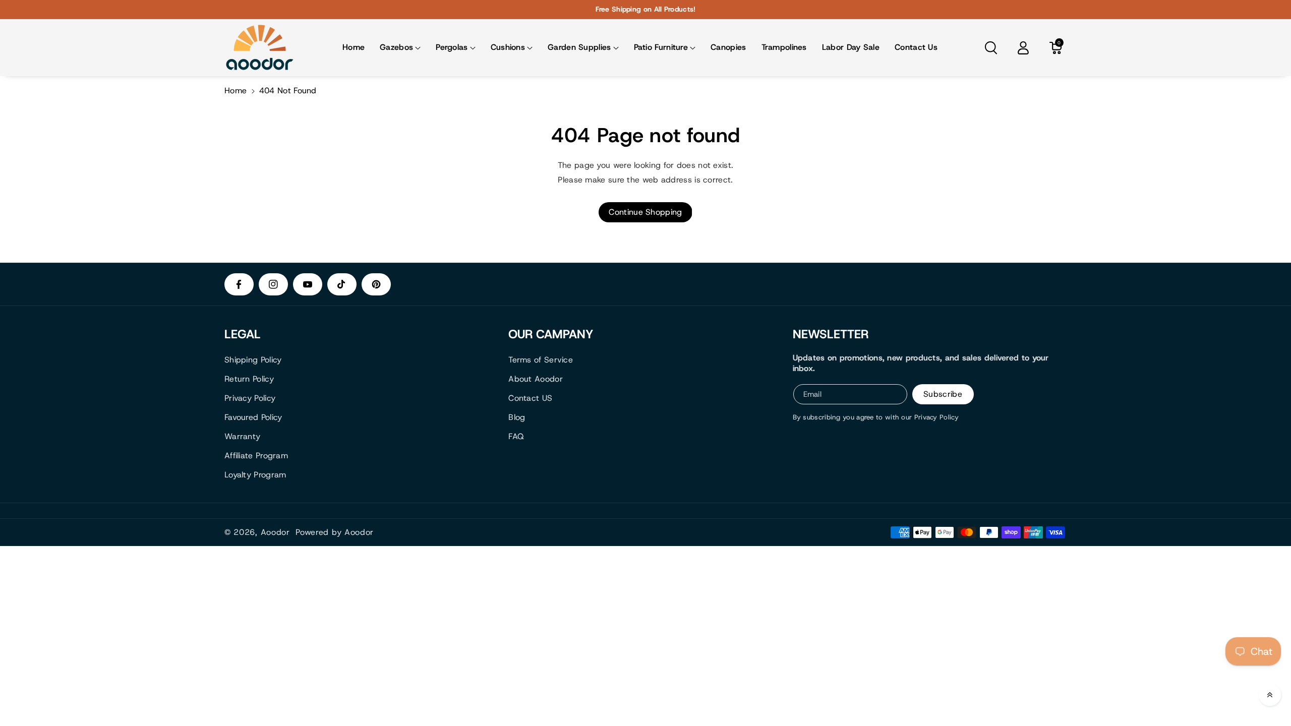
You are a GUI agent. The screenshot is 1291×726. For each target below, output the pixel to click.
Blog (516, 417)
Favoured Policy (253, 417)
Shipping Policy (253, 359)
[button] (400, 47)
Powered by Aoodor (335, 532)
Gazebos (396, 47)
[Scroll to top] (1270, 695)
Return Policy (249, 379)
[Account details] (1023, 48)
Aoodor (275, 532)
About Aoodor (535, 379)
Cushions (508, 47)
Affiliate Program (256, 455)
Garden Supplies (579, 47)
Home (235, 90)
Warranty (242, 436)
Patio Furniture (661, 47)
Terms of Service (540, 359)
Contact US (530, 398)
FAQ (516, 436)
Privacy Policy (249, 398)
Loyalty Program (255, 474)
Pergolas (451, 47)
